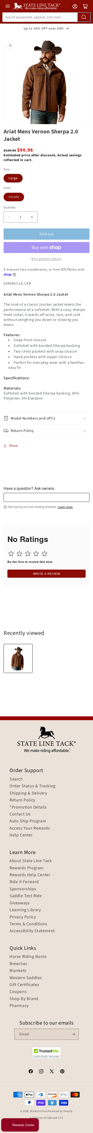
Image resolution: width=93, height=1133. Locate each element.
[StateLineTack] (37, 6)
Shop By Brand (24, 999)
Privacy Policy (23, 917)
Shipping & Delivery (28, 793)
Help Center (21, 835)
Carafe (14, 197)
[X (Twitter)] (51, 1072)
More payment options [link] (46, 259)
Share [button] (13, 445)
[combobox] (46, 17)
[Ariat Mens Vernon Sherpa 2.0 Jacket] (18, 658)
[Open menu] (7, 6)
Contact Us (20, 814)
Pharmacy (19, 1006)
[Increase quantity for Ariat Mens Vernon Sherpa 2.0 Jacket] (31, 217)
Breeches (18, 964)
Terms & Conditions (28, 924)
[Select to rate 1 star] (11, 553)
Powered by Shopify (60, 1111)
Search (16, 779)
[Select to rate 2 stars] (19, 553)
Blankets (18, 971)
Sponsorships (23, 889)
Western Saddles (26, 978)
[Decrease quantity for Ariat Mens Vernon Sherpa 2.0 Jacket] (9, 217)
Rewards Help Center (30, 875)
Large (13, 178)
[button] (46, 418)
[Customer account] (75, 6)
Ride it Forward (24, 882)
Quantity (10, 207)
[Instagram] (41, 1072)
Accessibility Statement (32, 931)
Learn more (65, 507)
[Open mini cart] (85, 6)
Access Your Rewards (30, 828)
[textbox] (46, 497)
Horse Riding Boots (28, 957)
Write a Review (46, 574)
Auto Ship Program (28, 821)
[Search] (84, 17)
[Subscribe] (73, 1034)
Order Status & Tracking (33, 786)
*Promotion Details (28, 807)
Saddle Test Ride (26, 896)
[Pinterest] (62, 1072)
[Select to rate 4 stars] (36, 553)
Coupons (18, 992)
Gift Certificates (24, 985)
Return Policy (22, 800)
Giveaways (20, 903)
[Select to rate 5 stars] (44, 553)
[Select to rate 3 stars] (27, 553)
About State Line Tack (31, 861)
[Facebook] (31, 1072)
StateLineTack (39, 1111)
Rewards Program (27, 868)
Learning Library (25, 910)
